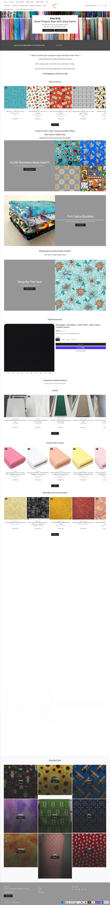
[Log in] (102, 5)
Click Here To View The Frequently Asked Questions (55, 383)
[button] (5, 102)
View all (55, 124)
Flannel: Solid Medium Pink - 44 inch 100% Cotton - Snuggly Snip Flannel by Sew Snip (15, 473)
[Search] (100, 5)
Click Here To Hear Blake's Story (55, 255)
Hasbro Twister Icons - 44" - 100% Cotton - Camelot (38, 112)
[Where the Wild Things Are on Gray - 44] (83, 97)
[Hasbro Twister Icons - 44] (38, 97)
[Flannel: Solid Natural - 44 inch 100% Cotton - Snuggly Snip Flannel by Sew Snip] (60, 458)
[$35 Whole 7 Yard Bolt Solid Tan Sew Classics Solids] (83, 406)
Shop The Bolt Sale (30, 169)
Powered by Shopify (15, 902)
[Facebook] (72, 889)
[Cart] (105, 5)
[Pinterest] (79, 889)
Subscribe (8, 895)
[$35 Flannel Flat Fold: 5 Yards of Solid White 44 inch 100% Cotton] (38, 406)
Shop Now (21, 560)
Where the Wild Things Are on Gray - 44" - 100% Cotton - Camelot (83, 112)
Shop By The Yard (29, 288)
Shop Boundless (80, 661)
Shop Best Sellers (48, 30)
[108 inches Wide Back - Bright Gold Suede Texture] (60, 508)
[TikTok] (85, 889)
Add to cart (15, 427)
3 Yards (62, 339)
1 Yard (57, 339)
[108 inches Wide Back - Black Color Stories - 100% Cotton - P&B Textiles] (38, 508)
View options (15, 118)
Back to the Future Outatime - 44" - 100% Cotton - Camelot (61, 112)
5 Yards (68, 339)
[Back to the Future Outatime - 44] (60, 97)
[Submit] (104, 45)
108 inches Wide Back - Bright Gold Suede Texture (60, 523)
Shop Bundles (80, 225)
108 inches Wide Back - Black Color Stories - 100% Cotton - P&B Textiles (38, 523)
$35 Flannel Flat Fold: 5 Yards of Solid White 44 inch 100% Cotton (38, 421)
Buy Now (55, 561)
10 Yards (73, 339)
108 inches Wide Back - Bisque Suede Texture (15, 522)
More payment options (81, 350)
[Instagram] (76, 889)
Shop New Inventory (61, 30)
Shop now (21, 783)
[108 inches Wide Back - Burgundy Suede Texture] (83, 508)
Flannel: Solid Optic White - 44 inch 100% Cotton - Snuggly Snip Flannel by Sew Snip (38, 473)
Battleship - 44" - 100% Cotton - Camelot (15, 111)
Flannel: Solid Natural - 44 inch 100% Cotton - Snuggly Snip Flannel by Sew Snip (60, 473)
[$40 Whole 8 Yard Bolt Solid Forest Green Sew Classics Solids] (60, 406)
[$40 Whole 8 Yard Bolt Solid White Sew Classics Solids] (15, 406)
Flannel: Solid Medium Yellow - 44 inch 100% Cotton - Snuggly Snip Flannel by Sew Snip (83, 473)
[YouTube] (82, 889)
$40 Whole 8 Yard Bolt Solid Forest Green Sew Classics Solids (60, 421)
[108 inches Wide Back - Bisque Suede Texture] (15, 508)
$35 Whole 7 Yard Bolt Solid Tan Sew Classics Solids (83, 421)
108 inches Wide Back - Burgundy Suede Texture (83, 522)
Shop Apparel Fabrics (29, 607)
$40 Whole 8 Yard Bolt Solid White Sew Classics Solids (15, 421)
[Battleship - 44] (15, 97)
